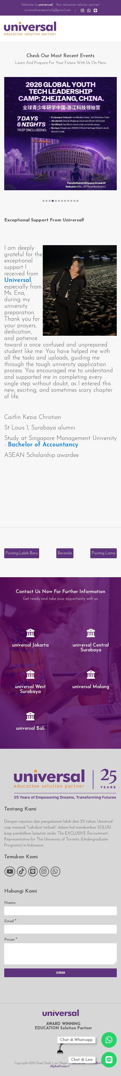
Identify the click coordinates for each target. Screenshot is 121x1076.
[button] (43, 201)
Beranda (65, 553)
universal (45, 5)
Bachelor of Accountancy (43, 445)
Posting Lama (103, 553)
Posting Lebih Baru (22, 553)
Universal (17, 280)
